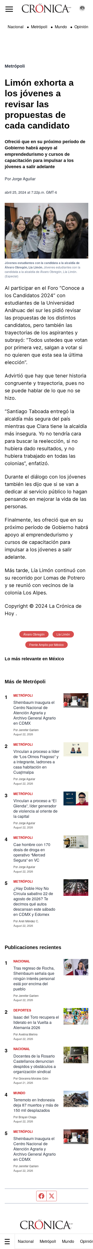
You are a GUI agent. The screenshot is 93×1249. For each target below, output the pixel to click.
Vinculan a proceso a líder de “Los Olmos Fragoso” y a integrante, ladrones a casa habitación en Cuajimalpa (36, 761)
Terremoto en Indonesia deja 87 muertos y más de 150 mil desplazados (36, 1105)
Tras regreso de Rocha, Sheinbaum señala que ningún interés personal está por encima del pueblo (34, 978)
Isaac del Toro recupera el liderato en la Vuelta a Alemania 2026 (36, 1022)
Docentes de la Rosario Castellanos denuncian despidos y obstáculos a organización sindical (34, 1063)
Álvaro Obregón (34, 634)
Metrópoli (48, 1241)
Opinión (81, 26)
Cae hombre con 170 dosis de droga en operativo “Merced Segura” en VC (31, 852)
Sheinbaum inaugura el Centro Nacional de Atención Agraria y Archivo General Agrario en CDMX (34, 712)
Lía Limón (63, 634)
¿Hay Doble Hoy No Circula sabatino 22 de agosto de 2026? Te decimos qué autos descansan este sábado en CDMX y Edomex (34, 901)
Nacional (26, 1241)
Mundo (68, 1241)
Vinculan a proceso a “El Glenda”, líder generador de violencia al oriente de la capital (35, 808)
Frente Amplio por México (46, 644)
